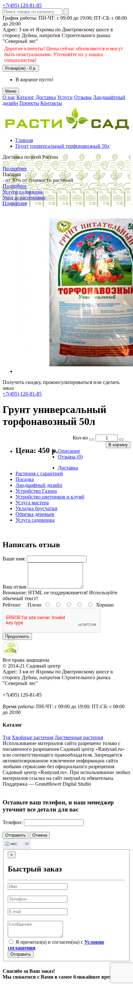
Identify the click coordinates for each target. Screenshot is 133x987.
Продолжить (17, 636)
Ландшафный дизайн (38, 485)
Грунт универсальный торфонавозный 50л (62, 146)
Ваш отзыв (14, 586)
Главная (24, 140)
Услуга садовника (35, 520)
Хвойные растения (32, 737)
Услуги (65, 97)
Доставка (46, 97)
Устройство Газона (36, 491)
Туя (6, 737)
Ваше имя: (14, 558)
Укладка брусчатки (36, 508)
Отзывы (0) (70, 456)
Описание (69, 451)
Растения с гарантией (39, 473)
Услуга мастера (32, 502)
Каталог (25, 97)
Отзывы (83, 97)
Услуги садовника (22, 192)
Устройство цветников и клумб (49, 496)
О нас (9, 97)
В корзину (118, 444)
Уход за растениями (24, 197)
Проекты (29, 103)
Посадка (24, 479)
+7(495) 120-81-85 (22, 5)
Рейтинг (12, 605)
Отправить (20, 954)
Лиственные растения (79, 737)
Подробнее (15, 168)
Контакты (51, 103)
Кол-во (80, 437)
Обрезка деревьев (34, 514)
